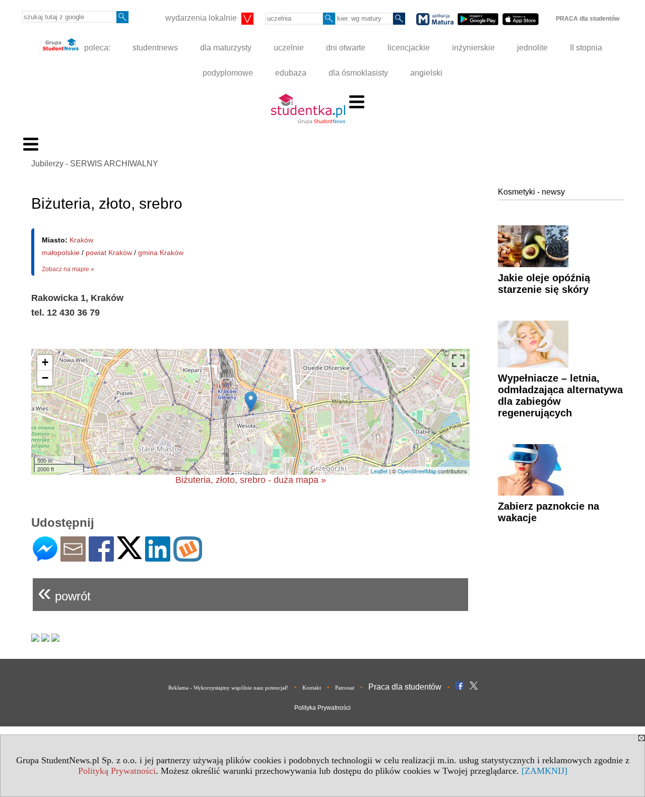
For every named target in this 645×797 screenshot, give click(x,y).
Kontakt (311, 688)
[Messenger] (45, 557)
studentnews (155, 47)
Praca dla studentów (404, 687)
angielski (426, 73)
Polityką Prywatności (117, 771)
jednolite (532, 47)
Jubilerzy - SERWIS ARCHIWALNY (94, 163)
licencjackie (409, 47)
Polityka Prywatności (322, 707)
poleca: (96, 47)
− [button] (45, 378)
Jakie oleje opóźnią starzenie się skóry (544, 283)
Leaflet (379, 471)
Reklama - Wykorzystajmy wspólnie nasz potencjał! (228, 688)
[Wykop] (187, 557)
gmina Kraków (160, 253)
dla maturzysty (225, 47)
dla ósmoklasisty (358, 73)
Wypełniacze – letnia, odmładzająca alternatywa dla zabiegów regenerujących (560, 395)
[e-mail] (73, 557)
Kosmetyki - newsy (531, 192)
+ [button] (45, 362)
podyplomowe (228, 73)
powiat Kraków (109, 253)
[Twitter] (129, 555)
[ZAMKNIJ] (544, 771)
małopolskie (61, 253)
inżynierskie (473, 47)
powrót (64, 592)
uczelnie (289, 47)
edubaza (290, 73)
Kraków (81, 240)
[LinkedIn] (157, 557)
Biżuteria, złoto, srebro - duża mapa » (250, 480)
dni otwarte (345, 47)
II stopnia (586, 47)
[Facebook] (101, 557)
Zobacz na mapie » (68, 269)
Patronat (344, 688)
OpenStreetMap (417, 471)
